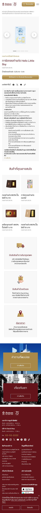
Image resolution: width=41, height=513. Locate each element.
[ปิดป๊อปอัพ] (38, 495)
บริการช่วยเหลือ (27, 471)
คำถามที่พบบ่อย (26, 474)
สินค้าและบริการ (7, 446)
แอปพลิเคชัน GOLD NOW (9, 458)
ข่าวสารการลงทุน (26, 454)
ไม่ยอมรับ (30, 507)
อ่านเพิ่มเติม (20, 365)
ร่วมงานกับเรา (6, 479)
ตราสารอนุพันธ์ (6, 463)
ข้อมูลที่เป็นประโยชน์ (27, 446)
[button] (6, 35)
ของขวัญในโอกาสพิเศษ (27, 11)
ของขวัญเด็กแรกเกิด (7, 13)
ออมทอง (4, 461)
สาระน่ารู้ (24, 461)
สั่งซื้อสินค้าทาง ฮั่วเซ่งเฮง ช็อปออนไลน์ (20, 77)
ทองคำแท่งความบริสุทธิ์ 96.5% (10, 449)
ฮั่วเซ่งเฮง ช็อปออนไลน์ (14, 11)
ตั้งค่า (4, 502)
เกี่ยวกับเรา (5, 474)
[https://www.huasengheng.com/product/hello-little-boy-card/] (25, 84)
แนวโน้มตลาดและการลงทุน (29, 452)
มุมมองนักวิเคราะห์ (27, 449)
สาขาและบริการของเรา (28, 477)
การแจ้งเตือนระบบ (27, 459)
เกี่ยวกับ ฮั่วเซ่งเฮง (7, 471)
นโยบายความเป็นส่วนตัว (18, 500)
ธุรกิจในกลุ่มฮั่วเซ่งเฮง (8, 477)
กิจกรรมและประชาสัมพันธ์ (29, 456)
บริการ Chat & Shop (7, 466)
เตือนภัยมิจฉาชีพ (26, 464)
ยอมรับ (11, 507)
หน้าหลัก (4, 11)
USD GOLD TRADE (7, 456)
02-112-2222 (12, 435)
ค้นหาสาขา (20, 323)
